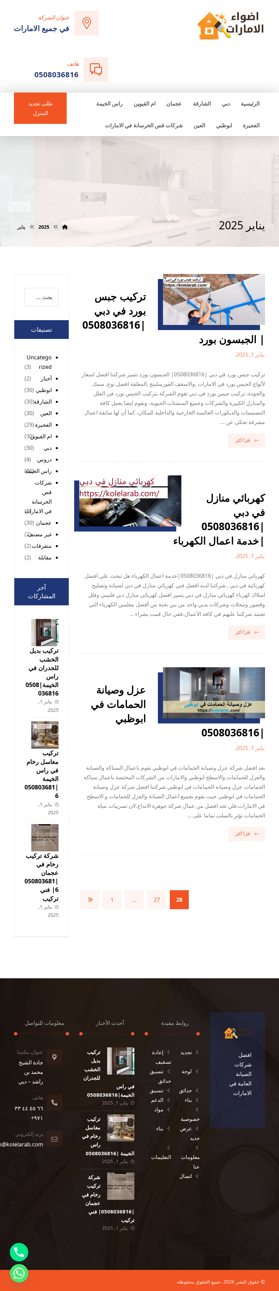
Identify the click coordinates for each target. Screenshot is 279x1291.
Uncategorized (39, 362)
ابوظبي (44, 390)
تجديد (186, 1052)
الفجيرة (43, 424)
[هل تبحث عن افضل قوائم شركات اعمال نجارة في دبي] (230, 25)
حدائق (185, 1090)
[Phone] (19, 1252)
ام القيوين (41, 436)
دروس (44, 459)
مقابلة (45, 557)
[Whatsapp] (19, 1273)
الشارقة (43, 401)
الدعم (157, 1099)
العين (46, 413)
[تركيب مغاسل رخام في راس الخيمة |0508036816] (45, 735)
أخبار (46, 378)
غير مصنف (40, 534)
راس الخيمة (38, 471)
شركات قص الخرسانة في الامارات (38, 497)
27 (157, 899)
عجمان (44, 522)
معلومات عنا (190, 1162)
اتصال (185, 1176)
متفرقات (42, 546)
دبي (48, 448)
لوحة (187, 1071)
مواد (158, 1109)
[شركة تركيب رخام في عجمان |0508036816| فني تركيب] (45, 837)
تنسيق (156, 1090)
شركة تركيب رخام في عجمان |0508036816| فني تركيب (41, 876)
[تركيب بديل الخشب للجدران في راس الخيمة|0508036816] (45, 632)
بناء (188, 1099)
